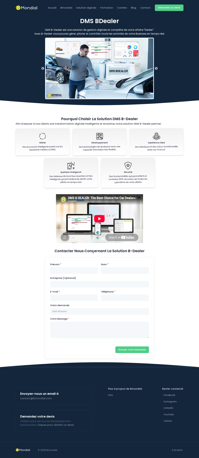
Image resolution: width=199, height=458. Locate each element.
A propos (177, 449)
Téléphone (107, 291)
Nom (104, 264)
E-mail (54, 291)
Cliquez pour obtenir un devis (55, 425)
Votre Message (58, 318)
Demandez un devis (169, 7)
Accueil (52, 7)
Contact (145, 7)
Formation (106, 7)
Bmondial (66, 7)
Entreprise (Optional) (63, 278)
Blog (133, 7)
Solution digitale (86, 7)
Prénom (55, 264)
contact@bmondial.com (36, 398)
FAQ (110, 395)
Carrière (122, 7)
